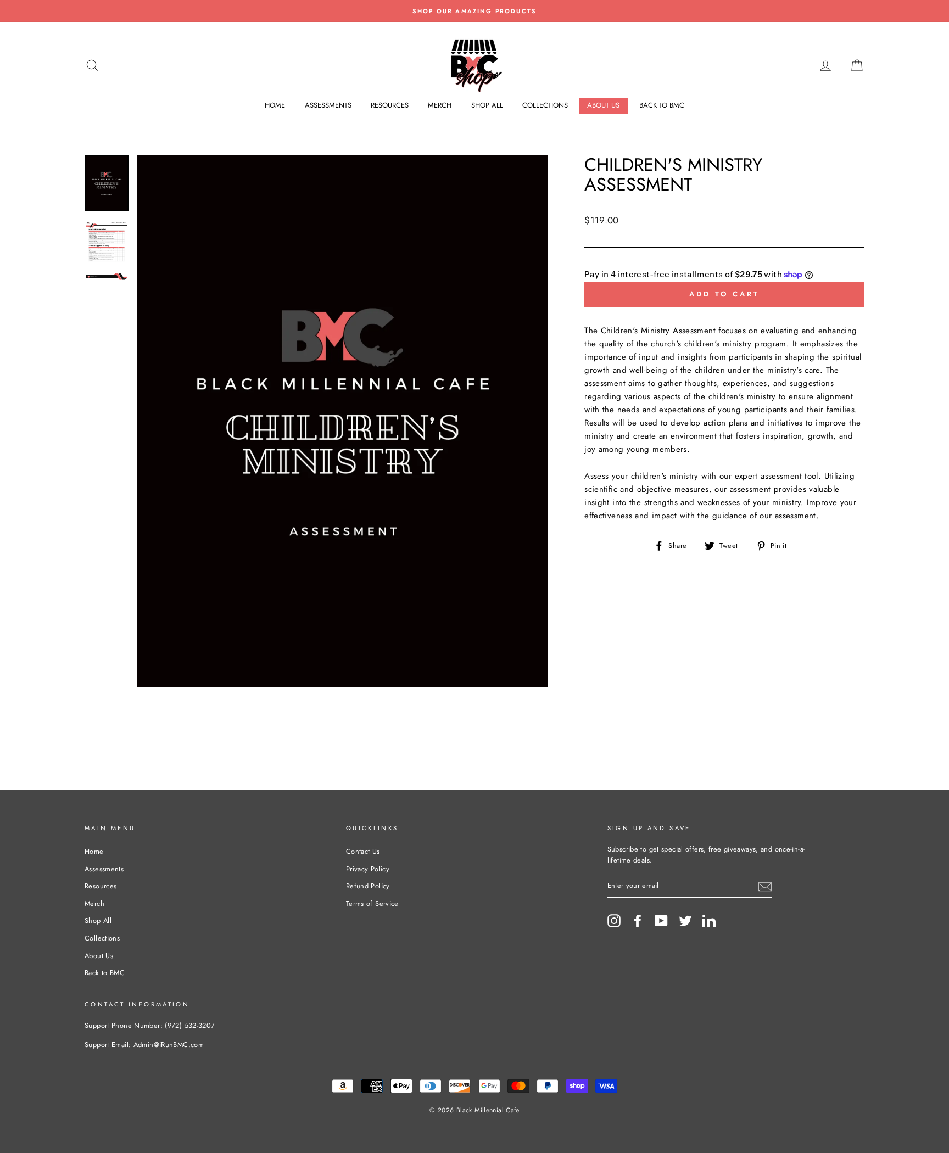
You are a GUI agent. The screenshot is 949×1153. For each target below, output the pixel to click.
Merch (439, 105)
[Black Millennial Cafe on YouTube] (661, 920)
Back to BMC (661, 105)
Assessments (328, 105)
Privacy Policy (367, 869)
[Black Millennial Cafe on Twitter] (685, 920)
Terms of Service (372, 903)
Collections (545, 105)
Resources (390, 105)
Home (275, 105)
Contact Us (363, 851)
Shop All (487, 105)
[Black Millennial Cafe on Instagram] (614, 920)
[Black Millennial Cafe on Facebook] (637, 920)
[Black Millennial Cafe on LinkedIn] (709, 920)
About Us (603, 105)
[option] (474, 10)
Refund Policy (368, 886)
